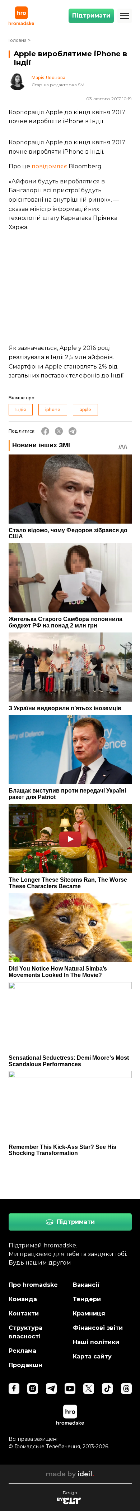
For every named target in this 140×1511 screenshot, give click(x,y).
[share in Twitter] (59, 431)
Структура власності (25, 1332)
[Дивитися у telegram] (51, 1388)
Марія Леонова (48, 77)
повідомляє (49, 166)
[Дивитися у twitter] (88, 1388)
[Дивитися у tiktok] (107, 1388)
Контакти (24, 1313)
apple (85, 409)
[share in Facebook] (45, 431)
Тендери (87, 1299)
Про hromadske (33, 1284)
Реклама (22, 1350)
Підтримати (91, 15)
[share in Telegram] (72, 431)
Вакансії (86, 1284)
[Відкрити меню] (124, 16)
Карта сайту (92, 1356)
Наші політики (96, 1342)
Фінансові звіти (98, 1327)
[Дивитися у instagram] (32, 1388)
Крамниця (89, 1313)
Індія (20, 409)
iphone (52, 409)
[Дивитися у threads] (126, 1388)
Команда (23, 1299)
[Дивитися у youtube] (70, 1388)
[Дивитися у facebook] (14, 1388)
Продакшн (25, 1365)
